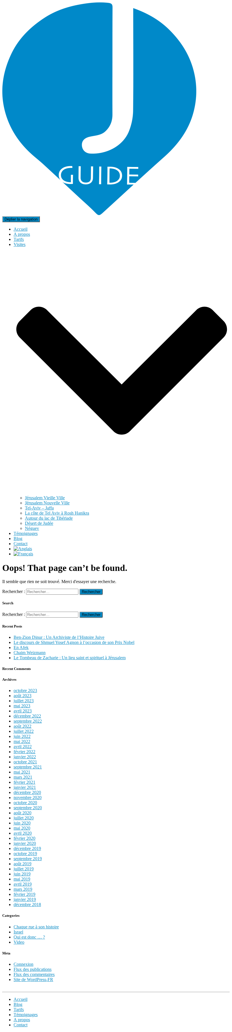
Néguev (32, 528)
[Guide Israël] (99, 213)
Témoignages (26, 533)
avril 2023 (23, 710)
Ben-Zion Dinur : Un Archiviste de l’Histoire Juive (59, 637)
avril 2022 (23, 746)
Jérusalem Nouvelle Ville (47, 502)
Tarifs (19, 239)
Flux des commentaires (34, 974)
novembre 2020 (28, 797)
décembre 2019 (27, 848)
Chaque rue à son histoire (36, 926)
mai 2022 (22, 741)
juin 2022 (22, 736)
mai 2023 (22, 705)
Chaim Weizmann (30, 652)
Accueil (20, 229)
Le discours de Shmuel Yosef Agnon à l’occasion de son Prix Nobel (74, 642)
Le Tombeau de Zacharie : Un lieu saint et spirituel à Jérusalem (70, 657)
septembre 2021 (28, 767)
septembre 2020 (28, 807)
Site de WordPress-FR (33, 979)
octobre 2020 (25, 802)
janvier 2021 (25, 787)
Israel (18, 932)
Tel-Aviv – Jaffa (39, 508)
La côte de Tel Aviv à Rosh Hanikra (57, 513)
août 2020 (22, 812)
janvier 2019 (25, 899)
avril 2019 (23, 884)
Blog (18, 538)
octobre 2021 (25, 761)
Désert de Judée (39, 523)
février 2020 (24, 838)
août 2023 (22, 695)
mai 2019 (22, 879)
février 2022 (24, 751)
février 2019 (24, 894)
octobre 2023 (25, 690)
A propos (22, 234)
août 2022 (22, 726)
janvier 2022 (25, 756)
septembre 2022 (28, 721)
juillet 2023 (24, 700)
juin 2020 (22, 823)
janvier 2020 (25, 843)
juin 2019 (22, 874)
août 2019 (22, 863)
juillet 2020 (24, 817)
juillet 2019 (24, 868)
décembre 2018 (27, 904)
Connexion (23, 964)
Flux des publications (32, 969)
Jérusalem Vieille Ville (45, 497)
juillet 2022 (24, 731)
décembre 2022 (27, 716)
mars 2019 (23, 889)
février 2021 (24, 782)
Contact (20, 543)
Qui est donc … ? (29, 937)
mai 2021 (22, 772)
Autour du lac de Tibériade (49, 518)
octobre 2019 (25, 853)
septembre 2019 (28, 858)
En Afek (21, 647)
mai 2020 (22, 828)
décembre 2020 (27, 792)
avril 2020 (23, 833)
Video (19, 942)
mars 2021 (23, 777)
